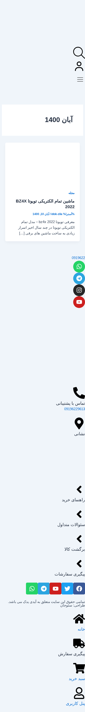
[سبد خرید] (79, 668)
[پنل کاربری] (79, 693)
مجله (71, 193)
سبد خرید (77, 678)
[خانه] (79, 619)
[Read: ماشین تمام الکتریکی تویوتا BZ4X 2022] (42, 163)
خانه (81, 629)
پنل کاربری (75, 703)
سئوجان (66, 605)
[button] (80, 78)
